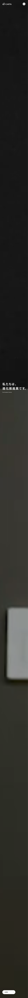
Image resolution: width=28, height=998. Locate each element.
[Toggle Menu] (24, 4)
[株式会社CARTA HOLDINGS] (7, 4)
